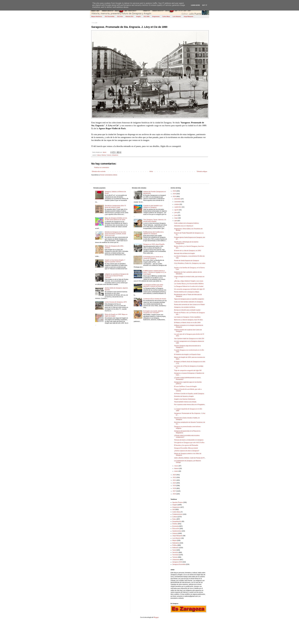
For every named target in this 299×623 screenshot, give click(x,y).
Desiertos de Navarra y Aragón (184, 396)
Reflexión (175, 547)
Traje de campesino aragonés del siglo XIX (187, 370)
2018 (174, 488)
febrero (176, 468)
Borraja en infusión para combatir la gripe (187, 310)
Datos (174, 519)
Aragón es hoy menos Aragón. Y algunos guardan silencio (115, 261)
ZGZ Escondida (109, 16)
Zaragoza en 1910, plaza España (153, 244)
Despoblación (176, 521)
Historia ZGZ (129, 16)
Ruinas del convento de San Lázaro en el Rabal (189, 304)
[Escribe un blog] (113, 152)
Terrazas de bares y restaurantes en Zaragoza (188, 440)
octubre (177, 204)
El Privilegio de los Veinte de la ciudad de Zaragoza (153, 257)
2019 (174, 485)
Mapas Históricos (96, 16)
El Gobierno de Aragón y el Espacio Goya (187, 354)
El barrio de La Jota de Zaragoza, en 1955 (187, 250)
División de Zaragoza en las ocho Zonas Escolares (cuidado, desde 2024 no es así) (115, 233)
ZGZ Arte (120, 16)
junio (176, 215)
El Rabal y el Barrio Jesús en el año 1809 (187, 322)
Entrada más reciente (98, 171)
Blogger (156, 617)
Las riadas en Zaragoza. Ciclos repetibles (187, 317)
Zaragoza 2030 (177, 562)
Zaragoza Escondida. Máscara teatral (186, 448)
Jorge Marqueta (188, 16)
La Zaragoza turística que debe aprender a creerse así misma (153, 285)
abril (176, 221)
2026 (174, 191)
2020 (174, 483)
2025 (174, 194)
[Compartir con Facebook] (118, 152)
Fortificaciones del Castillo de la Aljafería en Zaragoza (153, 233)
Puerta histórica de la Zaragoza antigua (186, 292)
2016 (174, 494)
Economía (175, 526)
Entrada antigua (202, 171)
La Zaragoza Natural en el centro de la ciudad (188, 286)
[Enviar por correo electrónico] (111, 152)
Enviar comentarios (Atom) (108, 175)
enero (176, 471)
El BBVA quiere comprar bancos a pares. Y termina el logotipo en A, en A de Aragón (154, 272)
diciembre (177, 199)
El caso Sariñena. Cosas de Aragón (185, 386)
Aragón (138, 16)
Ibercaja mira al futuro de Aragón (184, 253)
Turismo (109, 155)
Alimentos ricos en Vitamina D (183, 226)
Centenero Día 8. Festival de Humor (154, 299)
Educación (175, 528)
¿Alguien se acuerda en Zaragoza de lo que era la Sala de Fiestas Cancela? (116, 275)
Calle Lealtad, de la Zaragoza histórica (186, 223)
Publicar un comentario (101, 167)
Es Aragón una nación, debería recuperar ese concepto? (153, 311)
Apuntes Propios (177, 502)
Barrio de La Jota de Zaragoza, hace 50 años (188, 320)
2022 (174, 477)
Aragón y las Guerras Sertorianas (184, 399)
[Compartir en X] (116, 152)
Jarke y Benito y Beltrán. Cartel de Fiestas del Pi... (190, 458)
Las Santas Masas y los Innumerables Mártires (189, 284)
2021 (174, 480)
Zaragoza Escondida (179, 564)
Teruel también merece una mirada (185, 402)
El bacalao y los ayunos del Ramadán (186, 445)
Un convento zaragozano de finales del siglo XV (189, 289)
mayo (176, 218)
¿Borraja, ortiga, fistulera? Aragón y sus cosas (188, 281)
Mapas (174, 540)
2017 (174, 491)
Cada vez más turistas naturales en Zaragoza (188, 302)
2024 (174, 196)
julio (175, 212)
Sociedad (175, 555)
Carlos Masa (166, 16)
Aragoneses (156, 16)
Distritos (175, 524)
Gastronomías (176, 531)
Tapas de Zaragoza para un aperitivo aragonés (189, 299)
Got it (204, 5)
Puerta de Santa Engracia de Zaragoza (186, 260)
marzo (176, 466)
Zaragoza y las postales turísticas (184, 307)
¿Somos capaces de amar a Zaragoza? (186, 451)
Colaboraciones (177, 514)
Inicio (151, 171)
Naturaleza (175, 543)
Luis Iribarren (177, 16)
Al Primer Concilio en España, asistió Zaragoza (189, 393)
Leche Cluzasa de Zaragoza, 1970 (116, 302)
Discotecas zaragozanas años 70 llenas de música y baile (115, 206)
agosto (176, 210)
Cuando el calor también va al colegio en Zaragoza (152, 206)
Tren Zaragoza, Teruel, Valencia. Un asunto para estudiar (154, 220)
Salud (174, 550)
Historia (103, 155)
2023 (174, 475)
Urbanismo (115, 155)
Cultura (99, 155)
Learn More (195, 5)
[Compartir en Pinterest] (120, 152)
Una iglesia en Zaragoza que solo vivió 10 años (189, 442)
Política (174, 545)
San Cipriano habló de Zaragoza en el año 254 (189, 338)
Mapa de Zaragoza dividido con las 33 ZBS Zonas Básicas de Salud (116, 218)
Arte (173, 509)
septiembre (178, 207)
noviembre (178, 201)
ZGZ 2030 (146, 16)
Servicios (175, 552)
